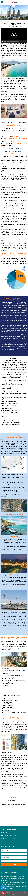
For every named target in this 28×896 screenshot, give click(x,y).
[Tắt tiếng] (23, 41)
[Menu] (2, 2)
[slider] (13, 41)
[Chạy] (2, 41)
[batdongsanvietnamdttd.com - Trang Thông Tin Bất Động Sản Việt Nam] (14, 2)
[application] (14, 35)
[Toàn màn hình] (25, 41)
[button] (14, 35)
